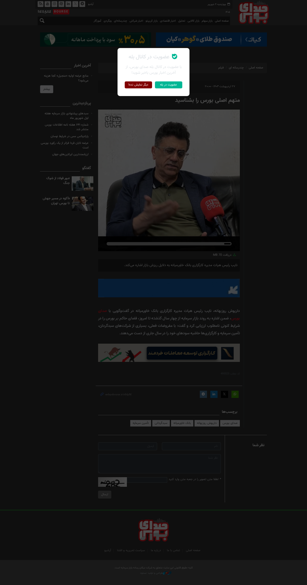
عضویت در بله (168, 84)
